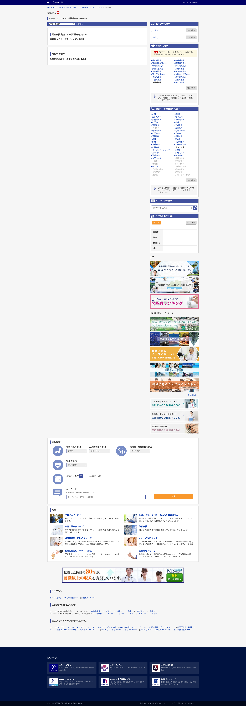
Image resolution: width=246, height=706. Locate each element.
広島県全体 (95, 611)
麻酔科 (178, 150)
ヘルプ (172, 703)
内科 (154, 114)
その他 (155, 166)
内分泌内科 (179, 155)
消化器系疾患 (180, 66)
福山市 (119, 611)
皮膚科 (178, 133)
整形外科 (156, 125)
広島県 (155, 30)
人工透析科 (156, 158)
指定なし (156, 37)
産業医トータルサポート (67, 630)
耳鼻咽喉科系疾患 (159, 63)
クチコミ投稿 (55, 598)
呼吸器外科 (156, 131)
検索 (174, 496)
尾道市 (152, 611)
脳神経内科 (156, 117)
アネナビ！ (169, 627)
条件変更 (156, 222)
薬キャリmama (131, 630)
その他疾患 (179, 82)
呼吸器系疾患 (180, 63)
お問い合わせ (181, 703)
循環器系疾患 (157, 66)
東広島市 (140, 611)
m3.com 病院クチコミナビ (130, 627)
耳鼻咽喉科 (179, 142)
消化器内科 (156, 120)
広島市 (108, 611)
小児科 (155, 122)
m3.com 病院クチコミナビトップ (90, 7)
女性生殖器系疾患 (182, 74)
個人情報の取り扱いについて (158, 703)
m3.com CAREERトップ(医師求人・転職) (61, 7)
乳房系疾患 (156, 71)
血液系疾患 (156, 77)
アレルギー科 (180, 144)
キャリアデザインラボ (107, 627)
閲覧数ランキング (88, 598)
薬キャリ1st (116, 630)
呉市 (129, 611)
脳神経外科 (179, 128)
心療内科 (156, 147)
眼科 (154, 142)
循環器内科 (179, 120)
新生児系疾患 (180, 77)
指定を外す (191, 30)
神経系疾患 (156, 60)
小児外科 (156, 133)
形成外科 (179, 125)
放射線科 (156, 144)
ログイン (184, 2)
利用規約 (143, 703)
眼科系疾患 (179, 60)
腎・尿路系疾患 (158, 74)
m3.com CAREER (57, 627)
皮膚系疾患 (179, 69)
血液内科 (156, 153)
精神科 (178, 114)
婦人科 (178, 139)
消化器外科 (179, 153)
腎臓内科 (156, 155)
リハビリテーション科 (161, 150)
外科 (177, 122)
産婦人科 (179, 136)
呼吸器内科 (179, 117)
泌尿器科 (156, 136)
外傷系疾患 (179, 80)
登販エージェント (163, 630)
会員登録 (194, 2)
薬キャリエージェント (89, 630)
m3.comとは (192, 703)
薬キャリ (104, 630)
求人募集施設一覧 (71, 598)
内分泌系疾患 (180, 71)
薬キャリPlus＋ (146, 630)
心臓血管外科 (180, 131)
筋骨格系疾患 (157, 69)
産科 (154, 139)
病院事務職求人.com (182, 630)
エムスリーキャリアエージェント (81, 627)
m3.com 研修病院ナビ (153, 627)
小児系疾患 (156, 80)
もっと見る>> (193, 395)
